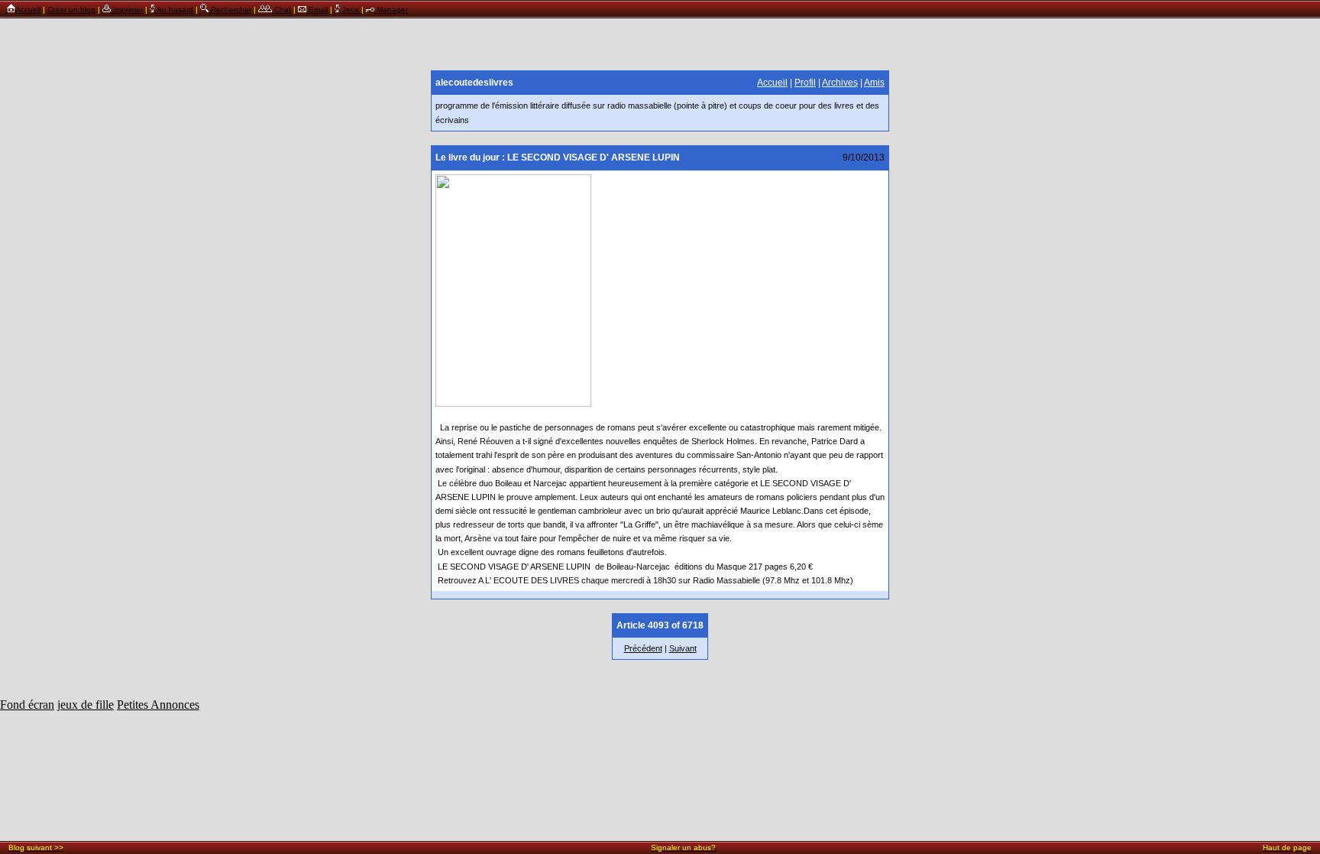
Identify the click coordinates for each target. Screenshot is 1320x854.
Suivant (683, 648)
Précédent (643, 648)
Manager (391, 9)
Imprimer (127, 9)
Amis (874, 82)
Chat (281, 9)
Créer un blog (71, 9)
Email (317, 9)
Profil (805, 82)
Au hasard (174, 9)
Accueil (27, 9)
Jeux (350, 9)
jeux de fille (85, 704)
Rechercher (230, 9)
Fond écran (27, 704)
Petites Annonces (158, 704)
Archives (840, 82)
